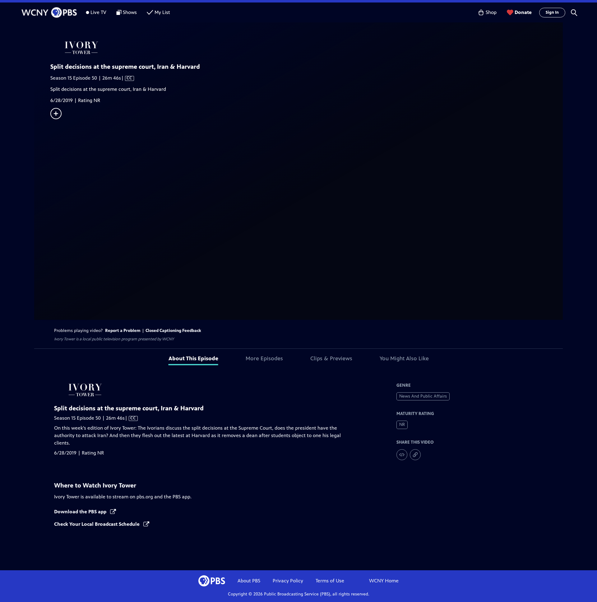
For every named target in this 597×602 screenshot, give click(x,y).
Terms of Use (330, 581)
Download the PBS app (81, 512)
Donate (523, 12)
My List (162, 12)
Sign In (552, 12)
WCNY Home (384, 581)
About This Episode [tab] (193, 358)
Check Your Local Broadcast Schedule (97, 524)
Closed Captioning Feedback (173, 330)
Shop (491, 12)
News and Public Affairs (423, 396)
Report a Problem (123, 330)
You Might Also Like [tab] (404, 358)
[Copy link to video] (415, 454)
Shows (130, 12)
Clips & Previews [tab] (331, 358)
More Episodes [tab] (264, 358)
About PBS (249, 581)
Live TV (98, 12)
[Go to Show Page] (306, 47)
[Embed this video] (401, 454)
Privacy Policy (288, 581)
